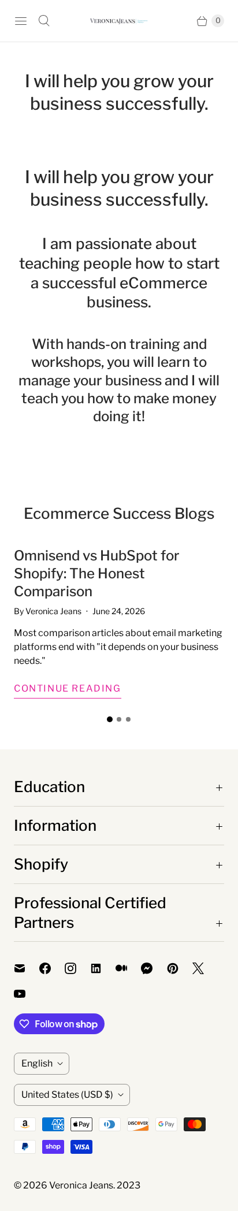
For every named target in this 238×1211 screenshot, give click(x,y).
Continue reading (67, 688)
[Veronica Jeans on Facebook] (52, 968)
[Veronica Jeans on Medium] (128, 968)
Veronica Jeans (81, 1185)
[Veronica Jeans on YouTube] (26, 993)
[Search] (43, 21)
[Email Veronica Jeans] (26, 968)
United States (67, 1094)
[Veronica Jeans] (119, 21)
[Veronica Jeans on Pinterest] (179, 968)
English (37, 1063)
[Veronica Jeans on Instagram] (77, 968)
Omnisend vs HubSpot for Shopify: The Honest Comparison (97, 573)
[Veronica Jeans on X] (205, 968)
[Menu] (20, 21)
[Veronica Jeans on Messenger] (154, 968)
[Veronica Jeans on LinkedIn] (103, 968)
